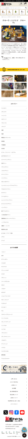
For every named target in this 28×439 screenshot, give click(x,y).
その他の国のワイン (5, 214)
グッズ (2, 240)
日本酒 (2, 148)
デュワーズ (3, 266)
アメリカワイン (4, 196)
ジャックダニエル (5, 281)
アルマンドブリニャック (6, 314)
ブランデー (3, 111)
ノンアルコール (4, 222)
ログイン (21, 4)
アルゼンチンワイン (5, 189)
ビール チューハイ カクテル (8, 152)
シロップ (3, 126)
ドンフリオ (3, 325)
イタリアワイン (4, 170)
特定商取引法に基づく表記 (14, 400)
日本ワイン (3, 163)
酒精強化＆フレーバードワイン (8, 218)
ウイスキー (3, 108)
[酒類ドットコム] (6, 3)
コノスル (3, 329)
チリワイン (3, 192)
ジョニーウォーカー (5, 296)
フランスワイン (4, 167)
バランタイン (4, 332)
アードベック (4, 343)
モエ (2, 310)
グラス (2, 236)
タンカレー (3, 307)
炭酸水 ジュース (5, 225)
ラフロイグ (3, 303)
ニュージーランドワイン (6, 200)
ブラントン (3, 277)
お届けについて (14, 397)
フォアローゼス (4, 351)
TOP (2, 17)
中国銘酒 (3, 144)
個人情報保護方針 (14, 391)
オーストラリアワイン (6, 203)
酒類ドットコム (18, 436)
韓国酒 (2, 141)
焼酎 (2, 130)
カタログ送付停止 (14, 382)
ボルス (2, 285)
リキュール (3, 122)
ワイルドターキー (5, 358)
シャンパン (3, 115)
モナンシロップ (4, 299)
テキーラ (5, 17)
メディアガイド (14, 404)
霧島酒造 (3, 354)
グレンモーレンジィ (5, 336)
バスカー (3, 288)
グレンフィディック (5, 321)
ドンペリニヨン (4, 318)
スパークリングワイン (6, 159)
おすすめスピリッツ (5, 155)
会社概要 (14, 388)
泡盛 (2, 133)
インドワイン (4, 207)
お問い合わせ (14, 378)
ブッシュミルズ (4, 270)
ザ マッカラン (4, 259)
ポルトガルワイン (5, 181)
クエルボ (3, 263)
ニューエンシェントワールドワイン (9, 185)
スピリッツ (3, 119)
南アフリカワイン (5, 211)
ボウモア (3, 292)
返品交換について (14, 394)
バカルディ (3, 340)
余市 (2, 255)
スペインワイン (4, 174)
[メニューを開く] (24, 435)
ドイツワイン (4, 178)
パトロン (3, 347)
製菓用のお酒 (4, 229)
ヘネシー (3, 251)
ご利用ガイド (14, 385)
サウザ (2, 274)
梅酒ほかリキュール (5, 137)
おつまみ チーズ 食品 (6, 233)
